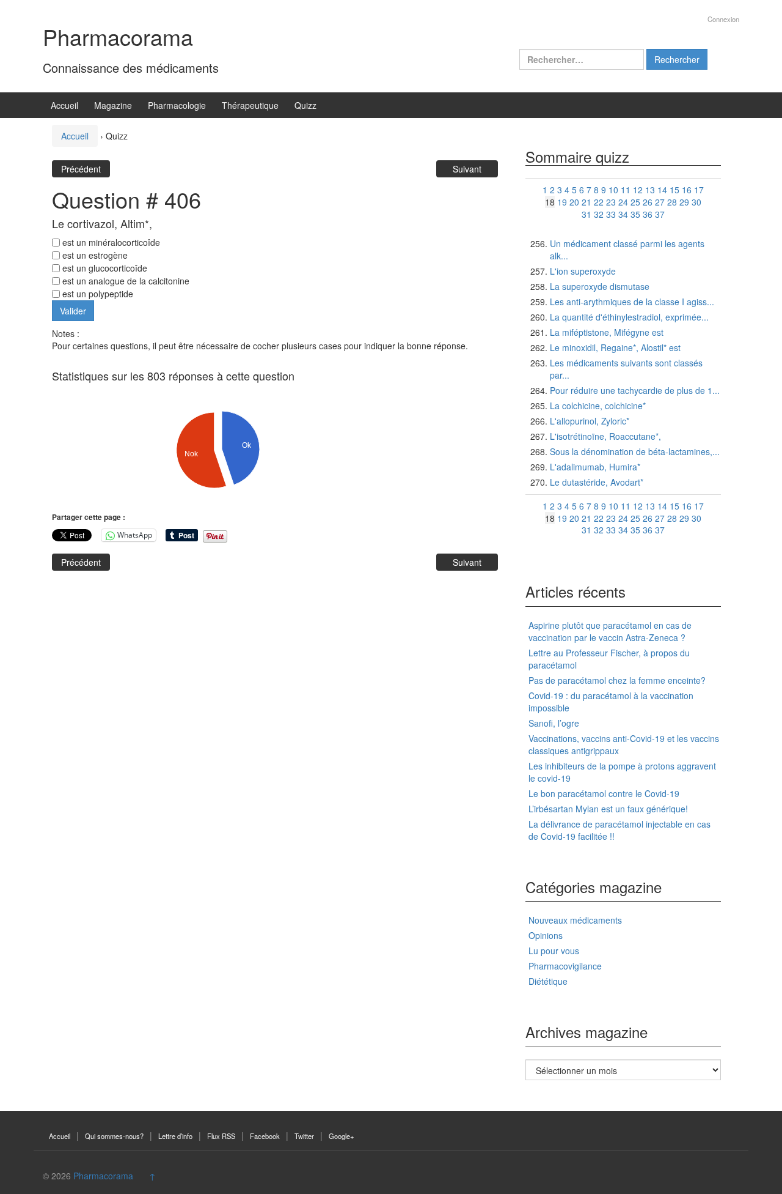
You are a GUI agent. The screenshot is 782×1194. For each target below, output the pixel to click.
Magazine (113, 105)
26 (647, 202)
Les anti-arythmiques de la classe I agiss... (632, 301)
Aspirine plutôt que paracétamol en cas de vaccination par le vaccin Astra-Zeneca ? (610, 631)
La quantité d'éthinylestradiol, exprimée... (629, 317)
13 (650, 190)
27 (660, 202)
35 (635, 214)
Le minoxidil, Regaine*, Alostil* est (615, 347)
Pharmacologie (177, 105)
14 (662, 190)
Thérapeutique (250, 105)
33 (611, 214)
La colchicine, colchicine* (598, 405)
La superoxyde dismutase (599, 286)
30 (696, 202)
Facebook (265, 1136)
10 (613, 190)
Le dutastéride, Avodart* (596, 482)
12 (638, 190)
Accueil (64, 105)
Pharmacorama (118, 36)
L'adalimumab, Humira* (595, 467)
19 (562, 202)
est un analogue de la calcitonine (124, 281)
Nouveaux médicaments (575, 920)
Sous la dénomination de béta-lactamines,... (635, 451)
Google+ (341, 1136)
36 (647, 214)
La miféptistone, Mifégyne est (606, 332)
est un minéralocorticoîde (110, 242)
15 (674, 190)
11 (625, 190)
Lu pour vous (553, 950)
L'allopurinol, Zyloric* (589, 421)
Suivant (467, 169)
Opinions (545, 935)
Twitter (304, 1136)
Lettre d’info (175, 1136)
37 (660, 214)
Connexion (723, 19)
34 (623, 214)
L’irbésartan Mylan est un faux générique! (608, 809)
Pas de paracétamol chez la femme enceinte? (617, 680)
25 (635, 202)
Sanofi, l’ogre (553, 723)
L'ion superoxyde (583, 271)
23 (611, 202)
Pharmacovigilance (565, 966)
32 (599, 214)
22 (599, 202)
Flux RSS (221, 1136)
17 (699, 190)
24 (623, 202)
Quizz (305, 105)
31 (586, 214)
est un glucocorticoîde (103, 268)
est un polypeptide (96, 293)
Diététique (548, 981)
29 (684, 202)
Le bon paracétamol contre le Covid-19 (603, 793)
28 (672, 202)
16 (687, 190)
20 (574, 202)
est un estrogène (94, 255)
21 (586, 202)
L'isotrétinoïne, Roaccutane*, (605, 436)
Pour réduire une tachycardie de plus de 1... (635, 390)
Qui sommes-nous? (114, 1136)
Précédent (81, 169)
